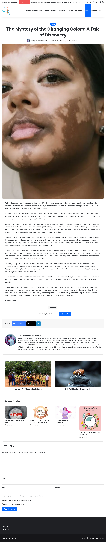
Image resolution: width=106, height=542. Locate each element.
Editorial (35, 10)
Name (4, 478)
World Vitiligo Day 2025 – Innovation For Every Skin (39, 421)
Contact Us (5, 529)
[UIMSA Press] (6, 10)
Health (87, 10)
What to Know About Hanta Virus (15, 421)
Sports (47, 10)
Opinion (81, 10)
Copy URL (65, 314)
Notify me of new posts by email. (14, 504)
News (41, 10)
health (53, 307)
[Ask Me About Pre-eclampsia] (65, 412)
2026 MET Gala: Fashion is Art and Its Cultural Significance (50, 2)
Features (94, 10)
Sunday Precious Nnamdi (38, 41)
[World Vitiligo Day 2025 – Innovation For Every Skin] (41, 412)
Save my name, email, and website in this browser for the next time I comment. (29, 496)
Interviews (61, 10)
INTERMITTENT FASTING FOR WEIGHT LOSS (90, 434)
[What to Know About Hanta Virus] (16, 412)
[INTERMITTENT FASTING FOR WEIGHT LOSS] (90, 418)
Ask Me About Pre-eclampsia (62, 421)
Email (4, 487)
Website (57, 487)
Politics (53, 10)
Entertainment (72, 10)
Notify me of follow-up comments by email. (17, 500)
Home (28, 10)
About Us (5, 526)
